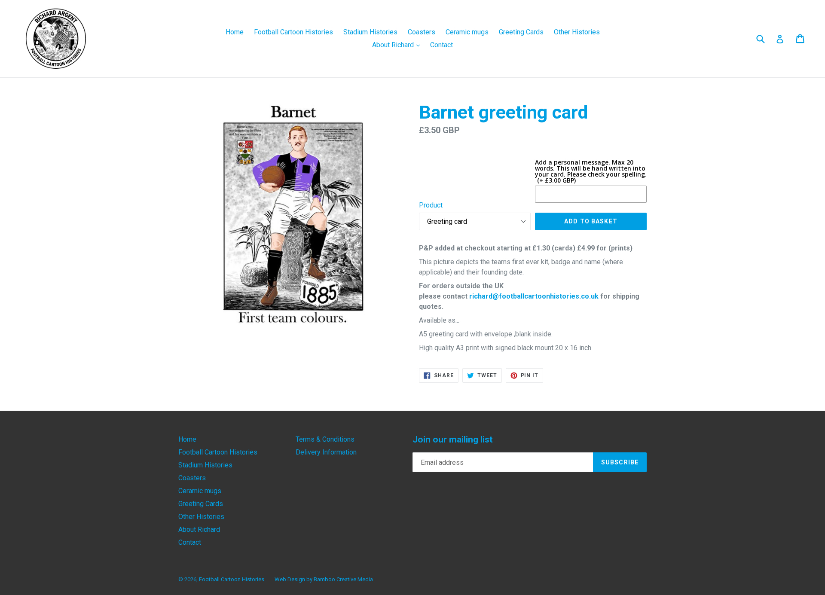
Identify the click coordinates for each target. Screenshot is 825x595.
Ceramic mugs (467, 32)
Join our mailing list (452, 439)
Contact (441, 45)
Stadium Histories (370, 32)
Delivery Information (326, 452)
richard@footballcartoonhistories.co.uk (534, 296)
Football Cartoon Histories (293, 32)
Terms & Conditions (325, 439)
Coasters (421, 32)
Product (431, 205)
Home (235, 32)
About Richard (398, 44)
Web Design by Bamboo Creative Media (324, 579)
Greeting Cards (521, 32)
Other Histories (577, 32)
